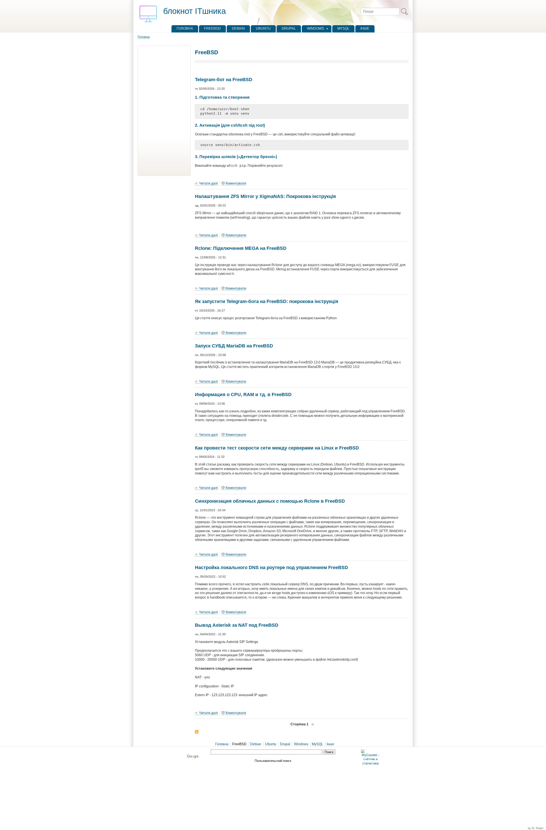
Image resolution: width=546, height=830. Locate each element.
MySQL (317, 744)
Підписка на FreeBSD (196, 731)
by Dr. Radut (535, 828)
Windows (301, 744)
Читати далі (208, 183)
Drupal (285, 744)
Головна (144, 37)
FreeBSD (239, 744)
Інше (330, 744)
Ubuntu (270, 744)
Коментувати (236, 183)
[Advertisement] (164, 111)
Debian (255, 744)
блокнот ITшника (194, 11)
